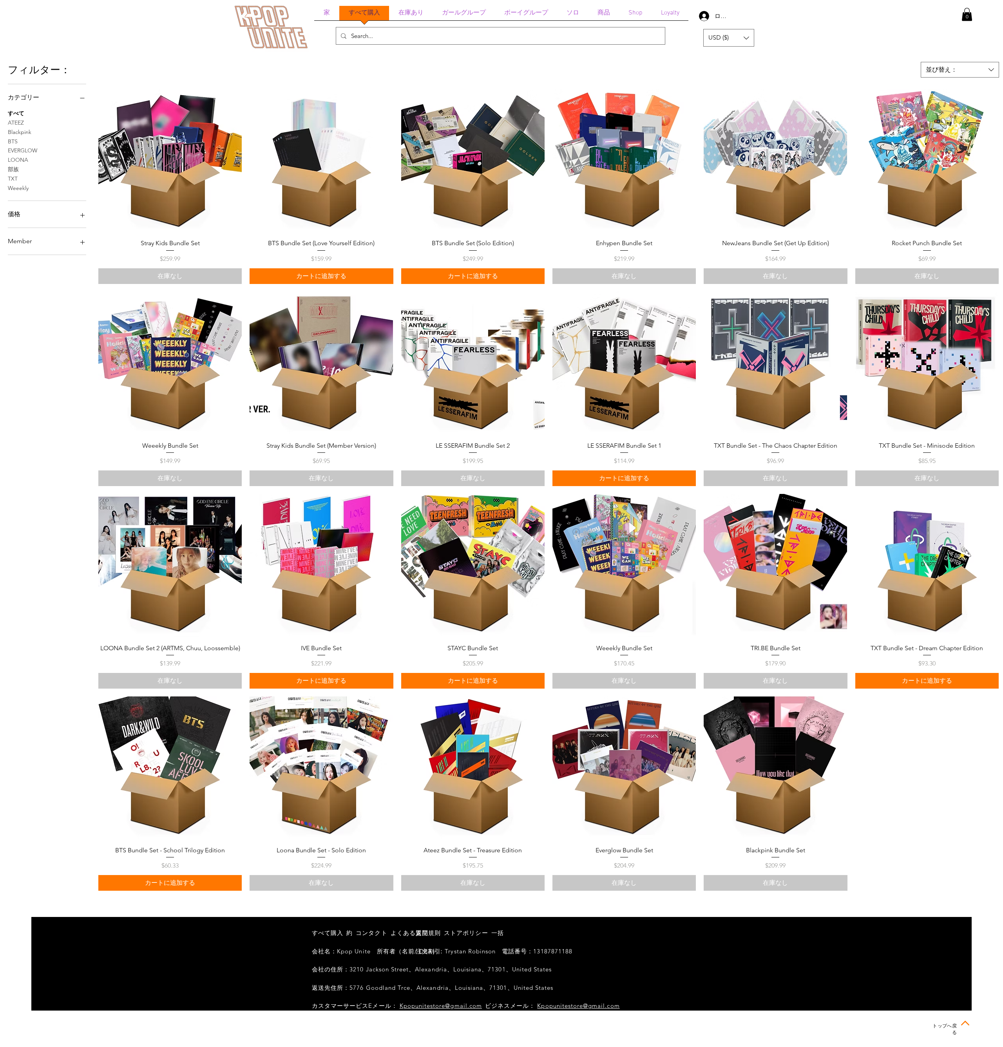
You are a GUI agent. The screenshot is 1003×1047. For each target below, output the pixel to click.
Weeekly (18, 188)
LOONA (18, 159)
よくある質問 (409, 933)
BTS (13, 141)
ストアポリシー (466, 933)
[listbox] (728, 38)
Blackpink (19, 132)
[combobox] (960, 70)
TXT (13, 178)
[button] (966, 14)
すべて (16, 113)
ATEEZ (16, 122)
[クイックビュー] (170, 161)
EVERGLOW (22, 150)
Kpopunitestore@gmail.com (441, 1005)
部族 (13, 169)
